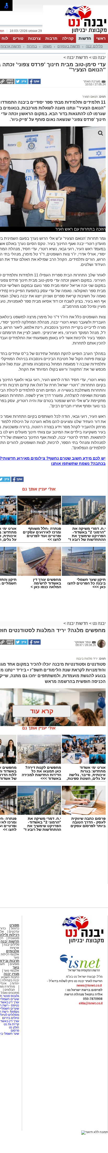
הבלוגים (9, 990)
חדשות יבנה (77, 57)
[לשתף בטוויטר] (21, 83)
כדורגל (15, 928)
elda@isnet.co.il (90, 1003)
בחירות (32, 46)
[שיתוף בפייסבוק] (34, 83)
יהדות (15, 983)
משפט (47, 46)
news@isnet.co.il (89, 985)
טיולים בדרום (10, 1018)
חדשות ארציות (11, 46)
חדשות (85, 38)
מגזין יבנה (11, 974)
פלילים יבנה (94, 46)
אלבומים (12, 951)
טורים (18, 38)
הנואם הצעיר (90, 96)
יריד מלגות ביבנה (87, 658)
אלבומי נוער (11, 970)
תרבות (51, 38)
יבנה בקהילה (10, 980)
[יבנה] (75, 33)
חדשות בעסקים (68, 46)
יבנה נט (98, 57)
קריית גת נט (11, 1024)
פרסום (14, 1030)
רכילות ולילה (9, 935)
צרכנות (34, 38)
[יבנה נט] (72, 944)
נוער (16, 967)
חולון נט (13, 1027)
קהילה (68, 38)
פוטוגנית (13, 938)
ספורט (14, 925)
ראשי (101, 38)
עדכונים (14, 931)
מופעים (14, 964)
